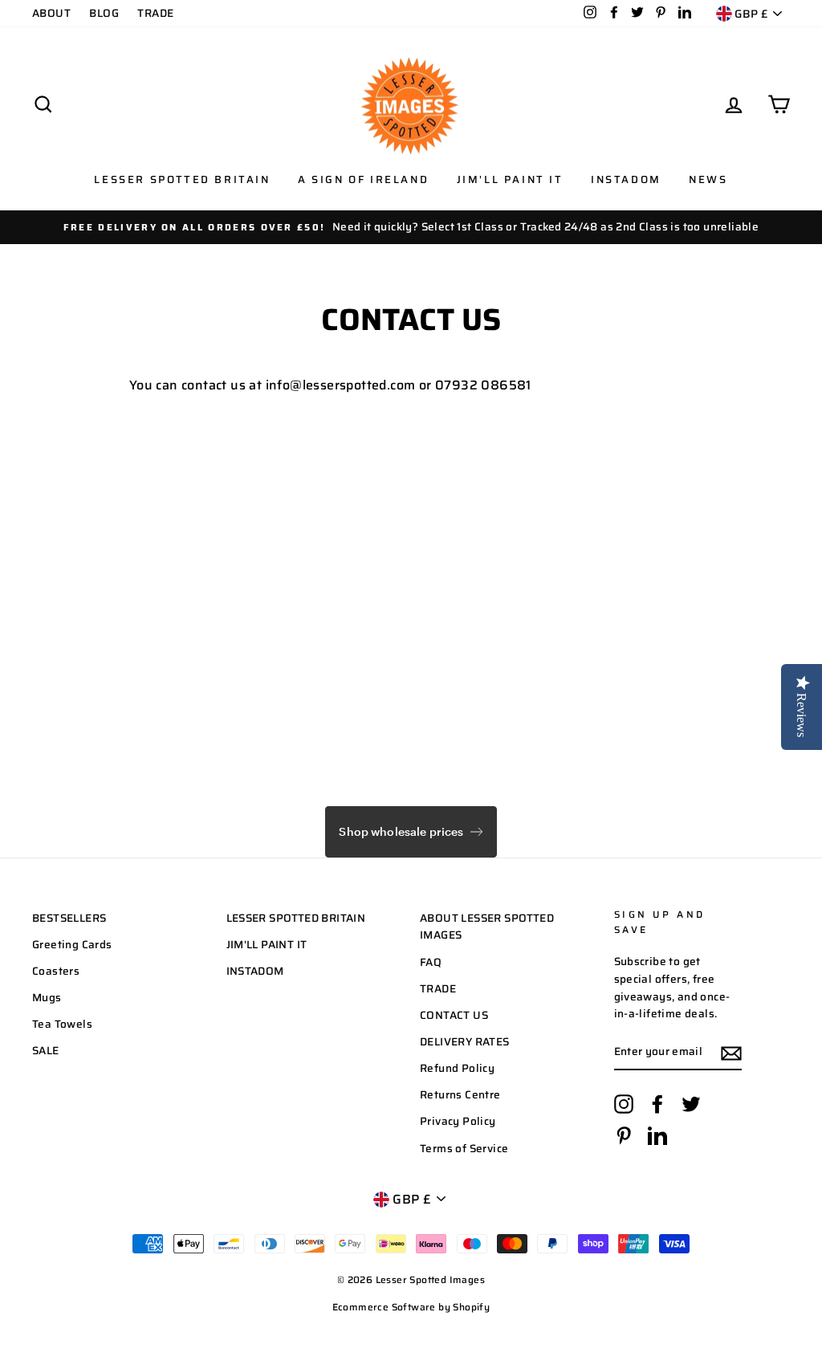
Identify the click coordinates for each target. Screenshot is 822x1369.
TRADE (155, 13)
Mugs (47, 997)
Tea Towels (62, 1024)
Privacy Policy (458, 1121)
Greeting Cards (72, 944)
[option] (411, 227)
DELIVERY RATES (465, 1041)
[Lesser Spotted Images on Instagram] (623, 1104)
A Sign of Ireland (363, 179)
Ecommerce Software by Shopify (411, 1306)
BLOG (104, 13)
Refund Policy (457, 1068)
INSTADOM (255, 971)
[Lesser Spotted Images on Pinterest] (623, 1135)
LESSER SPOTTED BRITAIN (296, 918)
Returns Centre (460, 1094)
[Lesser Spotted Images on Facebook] (657, 1104)
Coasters (55, 971)
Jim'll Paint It (510, 179)
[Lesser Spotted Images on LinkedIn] (657, 1135)
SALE (45, 1050)
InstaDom (626, 179)
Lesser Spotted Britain (182, 179)
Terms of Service (464, 1148)
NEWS (708, 179)
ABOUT (51, 13)
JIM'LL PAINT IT (266, 944)
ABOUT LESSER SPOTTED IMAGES (487, 927)
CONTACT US (454, 1015)
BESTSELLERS (69, 918)
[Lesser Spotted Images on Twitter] (691, 1104)
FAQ (431, 962)
